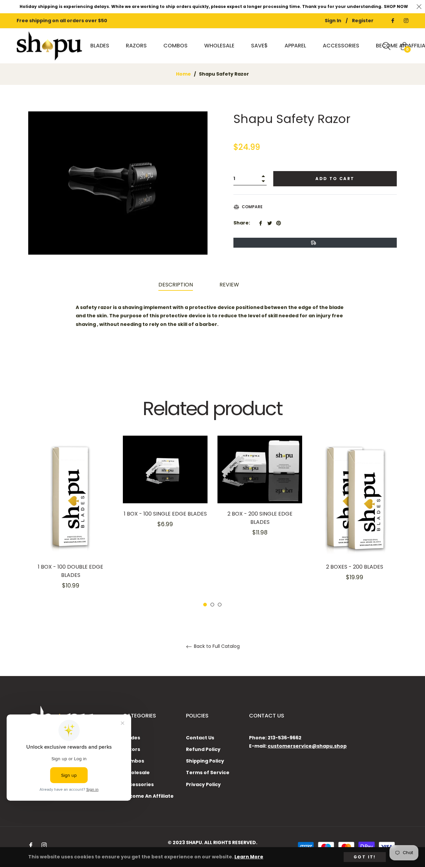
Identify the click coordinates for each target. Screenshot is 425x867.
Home (183, 74)
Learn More (248, 856)
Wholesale (136, 772)
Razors (131, 749)
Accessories (138, 784)
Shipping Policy (205, 761)
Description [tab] (175, 284)
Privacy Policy (203, 784)
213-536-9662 (284, 737)
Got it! (365, 857)
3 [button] (219, 604)
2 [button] (212, 604)
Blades (131, 737)
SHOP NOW (396, 6)
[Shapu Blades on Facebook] (392, 20)
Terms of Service (207, 772)
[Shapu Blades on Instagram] (405, 20)
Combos (133, 761)
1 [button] (205, 604)
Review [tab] (229, 284)
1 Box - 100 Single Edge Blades (165, 514)
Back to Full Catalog (216, 646)
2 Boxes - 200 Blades (354, 567)
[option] (70, 521)
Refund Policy (203, 749)
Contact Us (200, 737)
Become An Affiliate (148, 796)
